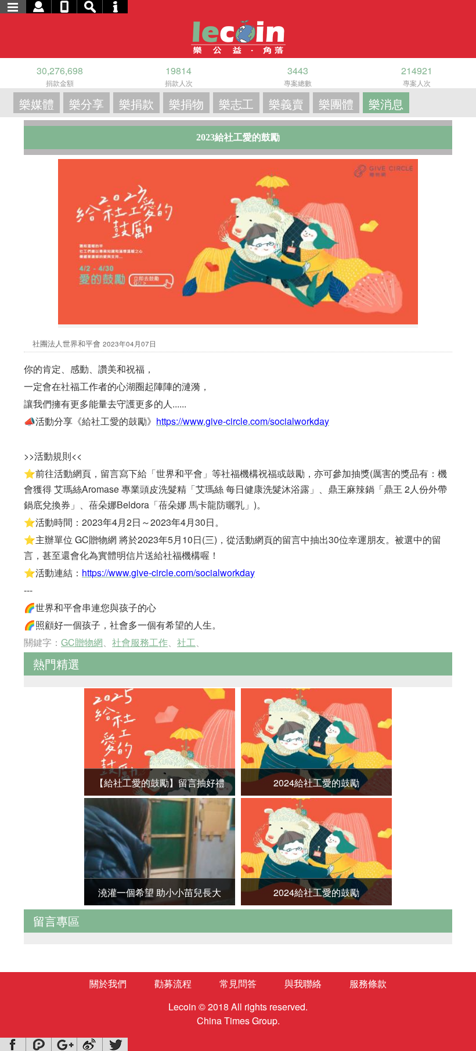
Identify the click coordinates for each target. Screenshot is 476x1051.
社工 (186, 642)
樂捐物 (186, 103)
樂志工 (236, 103)
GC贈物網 (82, 642)
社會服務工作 (140, 642)
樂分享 (86, 103)
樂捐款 (136, 103)
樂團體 (336, 103)
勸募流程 (173, 983)
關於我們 (108, 983)
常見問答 (238, 983)
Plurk (38, 1044)
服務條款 (368, 983)
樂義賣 (286, 103)
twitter (115, 1044)
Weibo (89, 1044)
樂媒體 (36, 103)
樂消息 (386, 103)
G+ (64, 1044)
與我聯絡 (303, 983)
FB (13, 1044)
